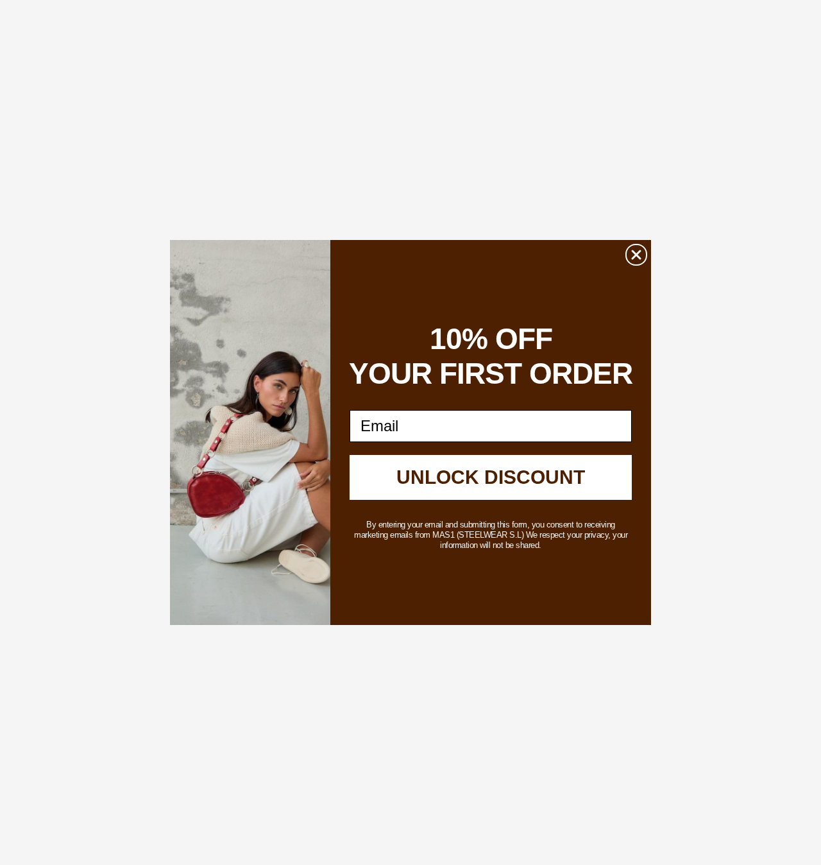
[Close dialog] (636, 254)
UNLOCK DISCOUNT (490, 477)
